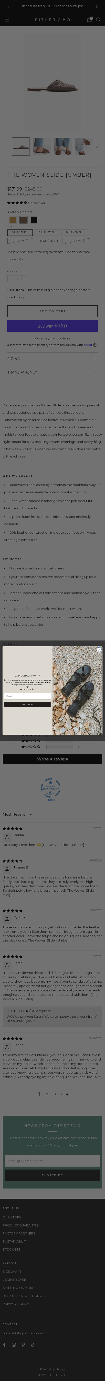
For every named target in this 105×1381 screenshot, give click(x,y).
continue (27, 704)
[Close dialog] (99, 649)
